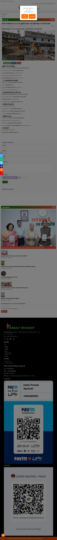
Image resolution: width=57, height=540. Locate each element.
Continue (32, 16)
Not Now (24, 16)
